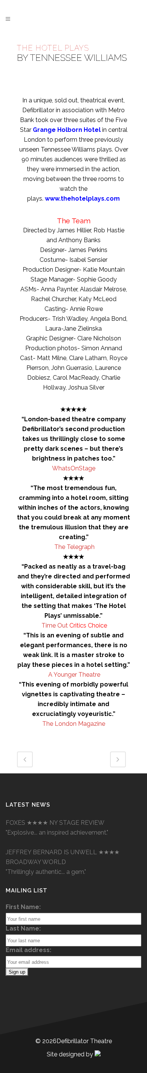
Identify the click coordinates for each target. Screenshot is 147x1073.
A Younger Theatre (74, 674)
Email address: (28, 950)
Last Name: (23, 928)
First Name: (23, 907)
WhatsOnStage (73, 468)
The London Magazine (73, 723)
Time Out (55, 625)
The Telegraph (74, 546)
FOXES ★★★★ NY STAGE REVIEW (55, 822)
